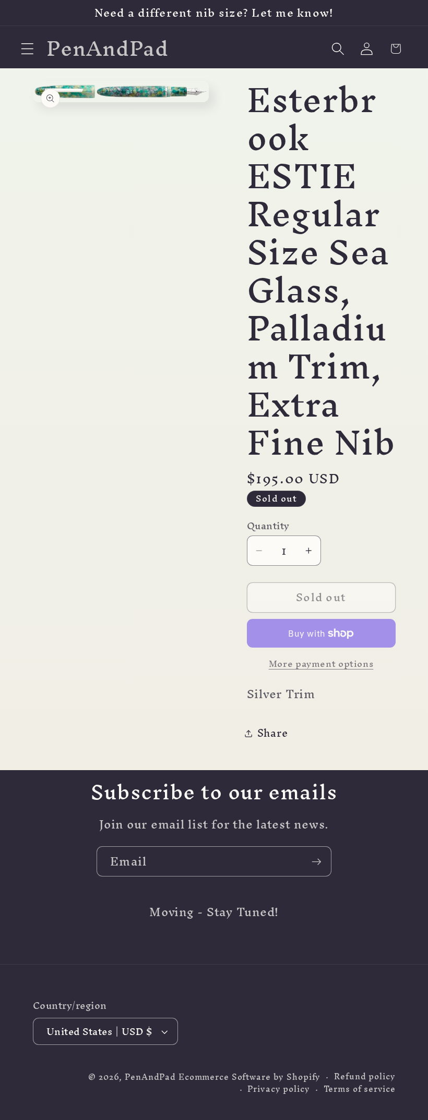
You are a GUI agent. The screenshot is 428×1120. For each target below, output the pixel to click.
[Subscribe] (316, 861)
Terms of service (360, 1089)
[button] (27, 48)
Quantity (268, 526)
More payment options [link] (321, 663)
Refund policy (364, 1076)
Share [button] (272, 733)
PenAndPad (150, 1077)
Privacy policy (278, 1089)
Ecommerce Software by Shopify (249, 1077)
